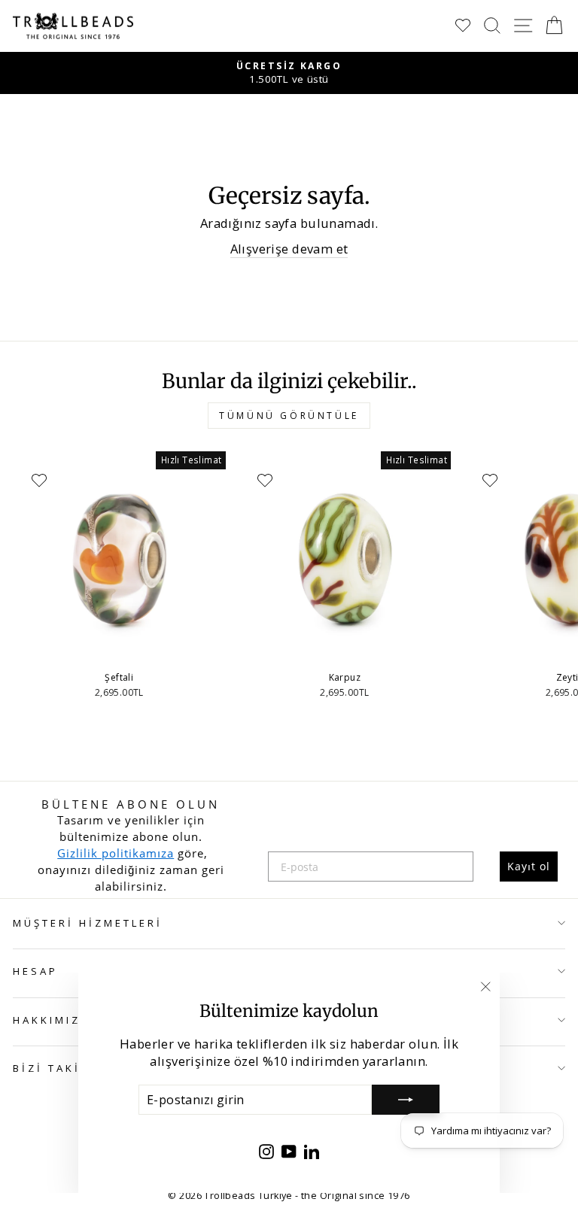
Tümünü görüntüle (289, 415)
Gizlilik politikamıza (115, 852)
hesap (35, 971)
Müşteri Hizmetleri (88, 923)
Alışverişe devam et (289, 248)
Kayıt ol (528, 866)
